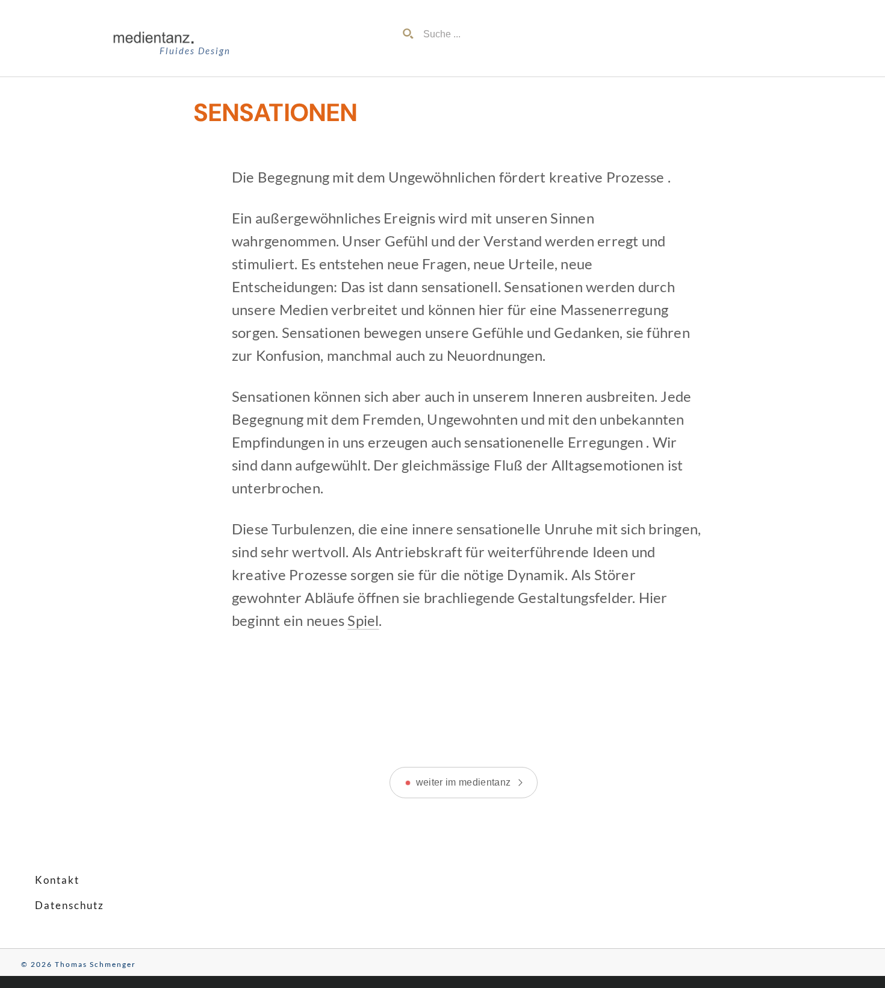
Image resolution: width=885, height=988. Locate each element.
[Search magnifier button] (408, 33)
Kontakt (57, 880)
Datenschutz (69, 905)
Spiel (363, 620)
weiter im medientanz (463, 782)
